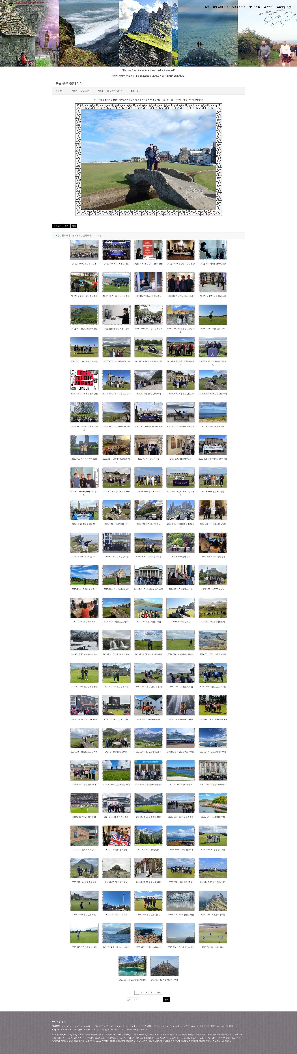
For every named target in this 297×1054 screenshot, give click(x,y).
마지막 (158, 993)
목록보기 (57, 226)
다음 (74, 226)
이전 (67, 226)
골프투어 (66, 235)
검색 (167, 999)
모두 (57, 235)
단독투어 (76, 235)
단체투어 (87, 235)
